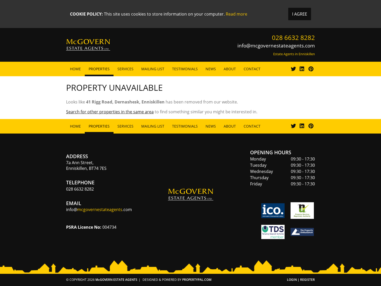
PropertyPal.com (196, 279)
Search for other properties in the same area (110, 112)
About (230, 68)
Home (75, 68)
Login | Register (301, 279)
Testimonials (185, 68)
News (211, 68)
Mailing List (152, 68)
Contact (252, 68)
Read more (236, 14)
